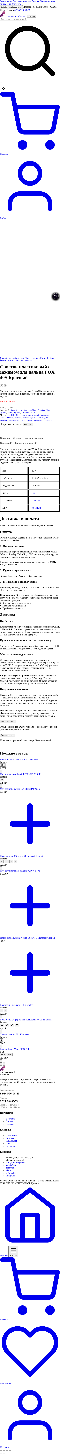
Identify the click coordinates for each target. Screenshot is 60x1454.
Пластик (36, 500)
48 (12, 1025)
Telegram (10, 1167)
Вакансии (11, 1146)
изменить (28, 425)
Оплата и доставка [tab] (33, 438)
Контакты (16, 4)
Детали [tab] (17, 438)
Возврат (36, 1)
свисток (18, 417)
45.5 (3, 1055)
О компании (6, 1)
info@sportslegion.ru (15, 1162)
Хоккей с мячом (24, 360)
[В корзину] (30, 853)
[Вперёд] (4, 1064)
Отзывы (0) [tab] (6, 443)
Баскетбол (14, 358)
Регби (3, 360)
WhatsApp (11, 1165)
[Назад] (1, 1064)
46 (7, 1025)
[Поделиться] (7, 1450)
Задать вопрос (7, 735)
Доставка (10, 1118)
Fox (8, 415)
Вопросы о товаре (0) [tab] (26, 443)
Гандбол (35, 358)
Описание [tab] (5, 438)
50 (17, 1025)
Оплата (9, 1121)
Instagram (10, 1175)
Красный (36, 508)
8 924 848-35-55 (9, 1101)
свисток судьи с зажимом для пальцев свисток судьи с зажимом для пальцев (26, 418)
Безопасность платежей (14, 605)
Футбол (11, 360)
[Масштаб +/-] (1, 1450)
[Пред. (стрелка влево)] (1, 1453)
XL (6, 861)
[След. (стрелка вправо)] (4, 1453)
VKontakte (11, 1173)
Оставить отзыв (8, 722)
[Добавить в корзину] (1, 771)
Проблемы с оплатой (12, 608)
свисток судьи (29, 417)
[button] (30, 424)
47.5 (9, 1055)
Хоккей (3, 358)
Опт (9, 4)
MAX (8, 1170)
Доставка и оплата (22, 1)
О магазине (11, 1135)
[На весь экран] (4, 1450)
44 (2, 1025)
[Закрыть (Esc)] (10, 1450)
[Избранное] (3, 88)
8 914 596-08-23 (22, 10)
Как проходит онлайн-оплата (16, 603)
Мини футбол (47, 358)
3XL (3, 765)
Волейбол (25, 358)
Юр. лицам (11, 1141)
